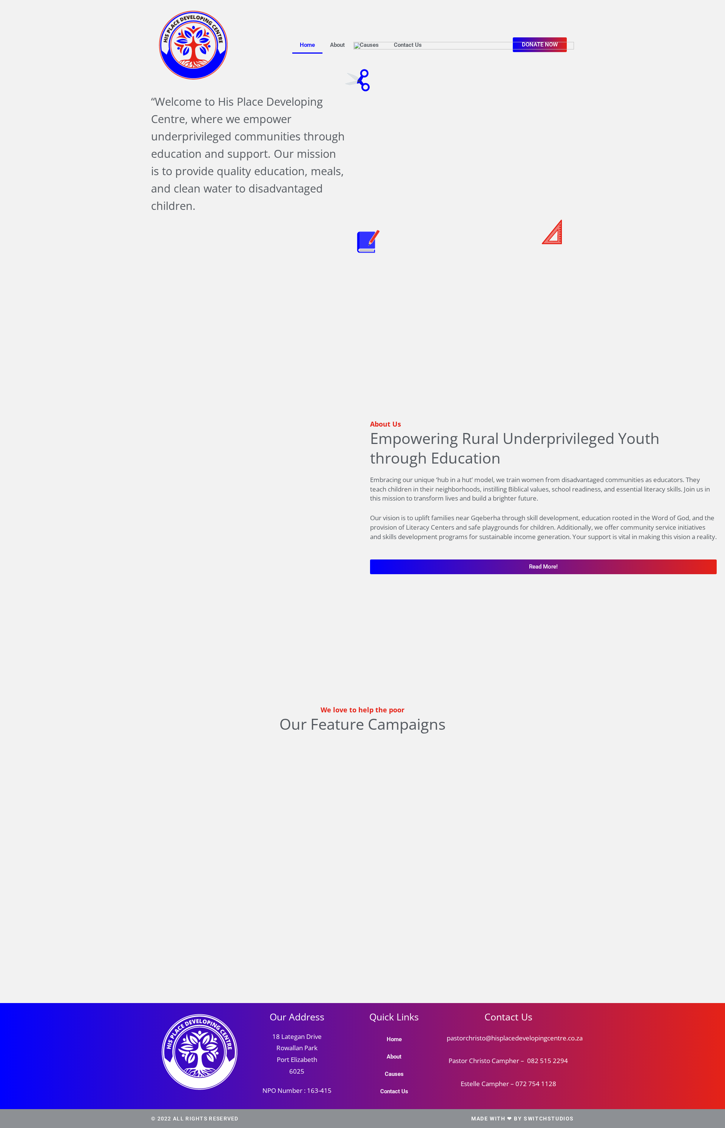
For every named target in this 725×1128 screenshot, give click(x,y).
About (337, 45)
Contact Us (408, 45)
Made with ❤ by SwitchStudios (522, 1119)
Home (307, 45)
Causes (369, 45)
